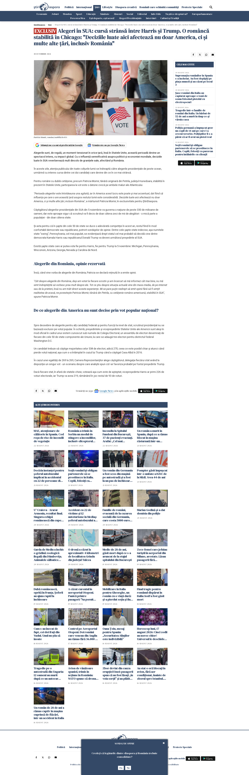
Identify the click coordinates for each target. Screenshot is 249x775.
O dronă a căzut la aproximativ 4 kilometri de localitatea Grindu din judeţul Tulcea (83, 555)
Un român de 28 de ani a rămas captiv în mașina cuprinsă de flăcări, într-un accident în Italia (49, 713)
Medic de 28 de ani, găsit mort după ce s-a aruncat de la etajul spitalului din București (117, 555)
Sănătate (104, 14)
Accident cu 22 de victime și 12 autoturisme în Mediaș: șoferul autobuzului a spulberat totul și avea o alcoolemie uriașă (83, 515)
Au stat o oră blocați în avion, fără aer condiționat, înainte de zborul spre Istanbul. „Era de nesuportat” (151, 673)
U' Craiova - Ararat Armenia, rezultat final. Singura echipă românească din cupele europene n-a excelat (49, 515)
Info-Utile (156, 14)
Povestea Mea (77, 18)
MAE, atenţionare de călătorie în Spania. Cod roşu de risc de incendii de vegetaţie (49, 436)
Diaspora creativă (126, 7)
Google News (106, 390)
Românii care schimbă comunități (159, 7)
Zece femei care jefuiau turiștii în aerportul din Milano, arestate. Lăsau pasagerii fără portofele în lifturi (152, 555)
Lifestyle (107, 7)
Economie (42, 14)
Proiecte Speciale (192, 7)
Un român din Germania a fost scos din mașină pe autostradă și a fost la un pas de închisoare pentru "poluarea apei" (118, 475)
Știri (97, 7)
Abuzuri (118, 14)
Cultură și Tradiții (169, 18)
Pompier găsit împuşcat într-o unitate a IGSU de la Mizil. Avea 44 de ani (152, 474)
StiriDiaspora (39, 25)
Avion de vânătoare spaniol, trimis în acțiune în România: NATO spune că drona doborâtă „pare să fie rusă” (82, 673)
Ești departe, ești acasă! (102, 18)
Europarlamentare (202, 14)
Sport (79, 14)
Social (130, 14)
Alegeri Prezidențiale (130, 18)
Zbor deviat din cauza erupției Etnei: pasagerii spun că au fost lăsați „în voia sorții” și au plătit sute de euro (118, 673)
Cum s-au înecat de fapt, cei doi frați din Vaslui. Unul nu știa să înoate (47, 634)
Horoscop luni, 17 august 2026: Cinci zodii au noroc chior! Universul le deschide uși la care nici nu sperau (152, 634)
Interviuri (151, 18)
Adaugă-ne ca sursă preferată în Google (61, 145)
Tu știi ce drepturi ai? (176, 14)
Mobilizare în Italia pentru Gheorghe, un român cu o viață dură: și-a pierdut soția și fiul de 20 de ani (117, 594)
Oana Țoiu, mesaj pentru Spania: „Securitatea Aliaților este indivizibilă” (116, 634)
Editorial (142, 14)
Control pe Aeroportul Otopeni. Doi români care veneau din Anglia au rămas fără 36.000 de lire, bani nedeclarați (83, 634)
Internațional (84, 7)
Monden (67, 14)
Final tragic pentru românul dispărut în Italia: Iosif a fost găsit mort (150, 594)
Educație (91, 14)
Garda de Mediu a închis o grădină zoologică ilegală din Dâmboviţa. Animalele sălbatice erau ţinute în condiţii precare (49, 555)
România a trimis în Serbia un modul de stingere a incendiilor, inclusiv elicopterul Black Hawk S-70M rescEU (82, 436)
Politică (69, 7)
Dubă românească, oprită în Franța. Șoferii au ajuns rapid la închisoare (48, 594)
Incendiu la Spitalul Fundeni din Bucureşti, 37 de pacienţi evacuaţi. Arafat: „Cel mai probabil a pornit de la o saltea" (118, 436)
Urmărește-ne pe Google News (108, 145)
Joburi (55, 14)
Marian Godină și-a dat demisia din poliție (151, 511)
